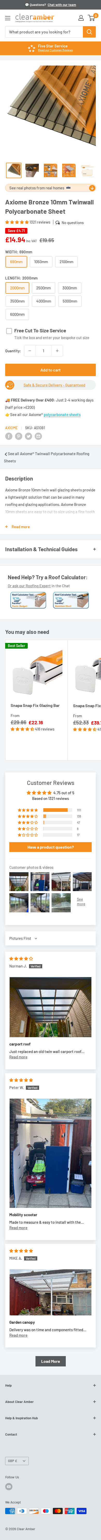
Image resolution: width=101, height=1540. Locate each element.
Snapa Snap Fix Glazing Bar (35, 705)
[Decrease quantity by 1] (29, 350)
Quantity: (13, 350)
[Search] (89, 32)
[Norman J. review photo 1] (50, 1007)
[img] (21, 958)
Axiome (11, 428)
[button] (17, 222)
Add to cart (50, 369)
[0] (91, 18)
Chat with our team (62, 5)
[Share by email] (38, 436)
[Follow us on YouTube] (8, 1486)
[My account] (81, 18)
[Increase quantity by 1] (57, 350)
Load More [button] (50, 1361)
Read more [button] (18, 1057)
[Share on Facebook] (8, 436)
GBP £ (12, 1461)
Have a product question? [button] (50, 846)
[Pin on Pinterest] (18, 436)
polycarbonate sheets (62, 414)
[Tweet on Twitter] (28, 436)
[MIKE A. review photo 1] (50, 1292)
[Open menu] (7, 18)
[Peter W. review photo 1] (50, 1153)
